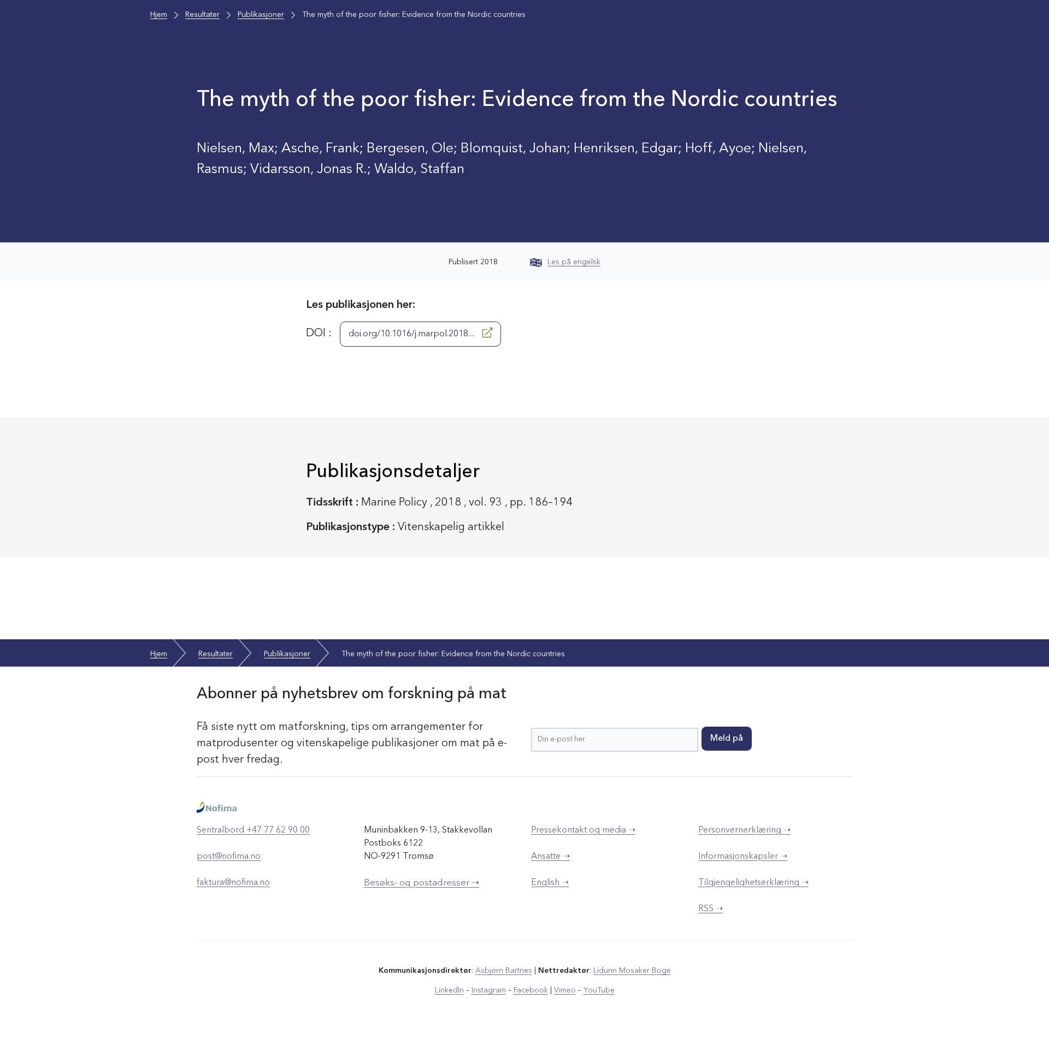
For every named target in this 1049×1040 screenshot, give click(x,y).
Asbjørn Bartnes (503, 970)
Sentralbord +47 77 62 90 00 (253, 830)
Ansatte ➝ (550, 856)
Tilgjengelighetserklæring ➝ (753, 882)
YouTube (599, 990)
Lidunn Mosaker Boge (632, 970)
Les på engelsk (573, 262)
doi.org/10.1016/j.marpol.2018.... (413, 334)
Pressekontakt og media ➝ (583, 830)
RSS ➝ (710, 909)
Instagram (489, 990)
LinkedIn (449, 990)
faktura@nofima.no (233, 882)
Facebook (531, 990)
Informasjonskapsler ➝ (742, 856)
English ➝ (550, 882)
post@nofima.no (229, 856)
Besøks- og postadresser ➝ (421, 883)
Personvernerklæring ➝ (744, 830)
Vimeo (565, 990)
